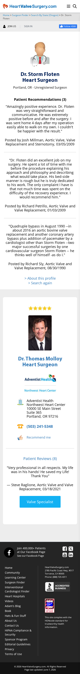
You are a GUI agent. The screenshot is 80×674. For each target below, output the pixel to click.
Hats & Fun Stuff (15, 616)
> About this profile (40, 278)
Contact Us (12, 625)
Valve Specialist (40, 501)
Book (8, 611)
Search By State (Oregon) (44, 15)
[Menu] (68, 6)
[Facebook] (9, 552)
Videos (9, 601)
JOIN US (12, 26)
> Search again (40, 283)
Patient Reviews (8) (40, 458)
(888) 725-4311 (60, 576)
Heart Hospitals (15, 596)
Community (12, 572)
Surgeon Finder (20, 15)
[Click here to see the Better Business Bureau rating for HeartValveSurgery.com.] (61, 587)
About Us (11, 620)
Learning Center (15, 577)
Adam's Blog (13, 606)
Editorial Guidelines (17, 644)
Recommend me (39, 437)
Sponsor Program (16, 639)
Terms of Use (13, 654)
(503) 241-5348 (40, 426)
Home (6, 15)
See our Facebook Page (30, 555)
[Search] (74, 6)
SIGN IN (28, 26)
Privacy (9, 649)
